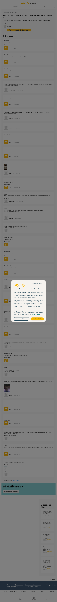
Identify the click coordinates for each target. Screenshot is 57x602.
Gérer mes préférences (21, 319)
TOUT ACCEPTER (37, 319)
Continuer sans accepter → (37, 283)
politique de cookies (36, 314)
